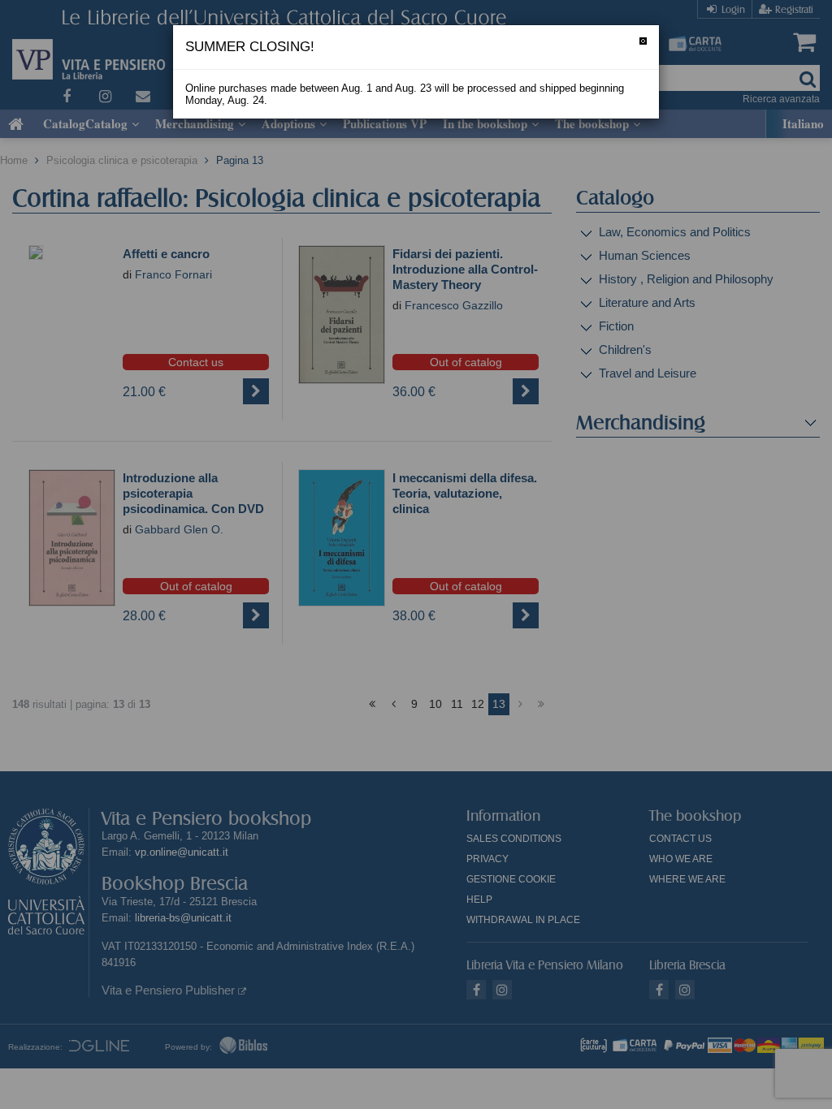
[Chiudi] (643, 41)
